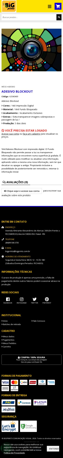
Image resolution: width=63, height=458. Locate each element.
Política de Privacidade (14, 452)
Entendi (54, 448)
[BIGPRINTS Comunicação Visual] (9, 11)
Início (4, 87)
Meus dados (8, 336)
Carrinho (6, 346)
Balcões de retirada (11, 324)
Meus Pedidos (9, 343)
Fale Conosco (38, 321)
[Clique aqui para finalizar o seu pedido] (58, 6)
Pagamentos (8, 340)
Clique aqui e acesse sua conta (22, 190)
